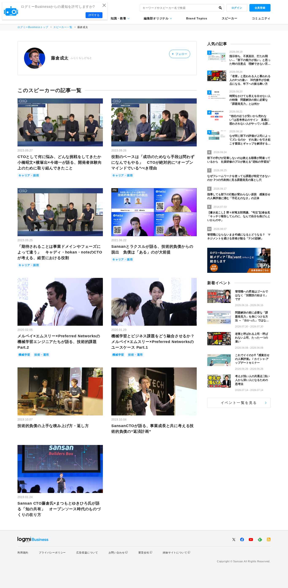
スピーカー (229, 18)
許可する (94, 15)
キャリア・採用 (29, 175)
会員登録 (260, 7)
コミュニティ (261, 18)
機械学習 (24, 354)
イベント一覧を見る (239, 403)
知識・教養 (118, 18)
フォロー (179, 54)
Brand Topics (196, 18)
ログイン (236, 7)
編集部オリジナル (156, 18)
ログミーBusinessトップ (32, 27)
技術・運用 (41, 354)
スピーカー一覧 (62, 27)
